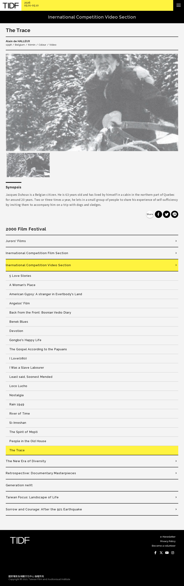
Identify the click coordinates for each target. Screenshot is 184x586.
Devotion (16, 331)
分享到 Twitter (166, 214)
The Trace (17, 450)
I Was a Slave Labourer (26, 367)
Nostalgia (16, 395)
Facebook (155, 553)
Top (172, 567)
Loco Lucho (18, 386)
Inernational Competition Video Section (38, 265)
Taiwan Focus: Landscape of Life (32, 497)
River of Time (19, 413)
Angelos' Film (19, 303)
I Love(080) (18, 358)
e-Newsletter (168, 536)
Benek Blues (18, 321)
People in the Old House (27, 441)
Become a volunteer (164, 545)
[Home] (10, 5)
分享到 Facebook (158, 214)
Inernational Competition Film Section (37, 253)
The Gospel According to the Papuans (38, 349)
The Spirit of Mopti (23, 432)
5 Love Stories (20, 276)
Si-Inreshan (17, 422)
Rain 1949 (16, 404)
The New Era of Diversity (26, 461)
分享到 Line (174, 214)
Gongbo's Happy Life (25, 340)
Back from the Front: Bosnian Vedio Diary (40, 312)
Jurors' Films (16, 241)
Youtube (167, 553)
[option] (92, 102)
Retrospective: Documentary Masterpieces (41, 473)
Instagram (173, 553)
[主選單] (178, 5)
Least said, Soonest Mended (30, 377)
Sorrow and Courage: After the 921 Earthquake (44, 509)
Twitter (161, 553)
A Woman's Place (22, 285)
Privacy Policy (168, 541)
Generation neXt (19, 485)
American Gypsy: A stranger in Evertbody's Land (45, 294)
